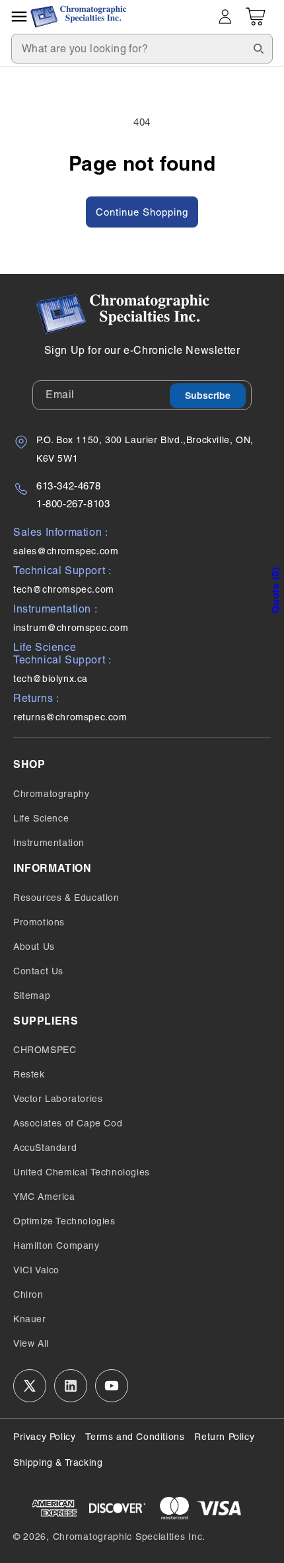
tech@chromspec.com (63, 589)
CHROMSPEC (44, 1049)
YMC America (44, 1196)
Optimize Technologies (64, 1221)
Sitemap (31, 995)
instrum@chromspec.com (71, 627)
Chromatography (51, 793)
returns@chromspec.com (70, 717)
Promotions (39, 922)
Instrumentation (49, 842)
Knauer (29, 1319)
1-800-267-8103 (73, 503)
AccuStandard (45, 1147)
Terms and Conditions (134, 1436)
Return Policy (224, 1436)
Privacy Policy (44, 1436)
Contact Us (38, 971)
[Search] (258, 48)
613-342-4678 (68, 485)
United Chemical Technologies (81, 1172)
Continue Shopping (142, 212)
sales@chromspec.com (65, 551)
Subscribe (208, 395)
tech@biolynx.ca (50, 678)
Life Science (41, 818)
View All (31, 1343)
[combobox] (142, 48)
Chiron (28, 1294)
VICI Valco (36, 1270)
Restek (29, 1074)
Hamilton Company (56, 1245)
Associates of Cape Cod (67, 1123)
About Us (34, 946)
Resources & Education (66, 897)
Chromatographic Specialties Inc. (129, 1536)
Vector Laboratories (57, 1098)
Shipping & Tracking (57, 1462)
